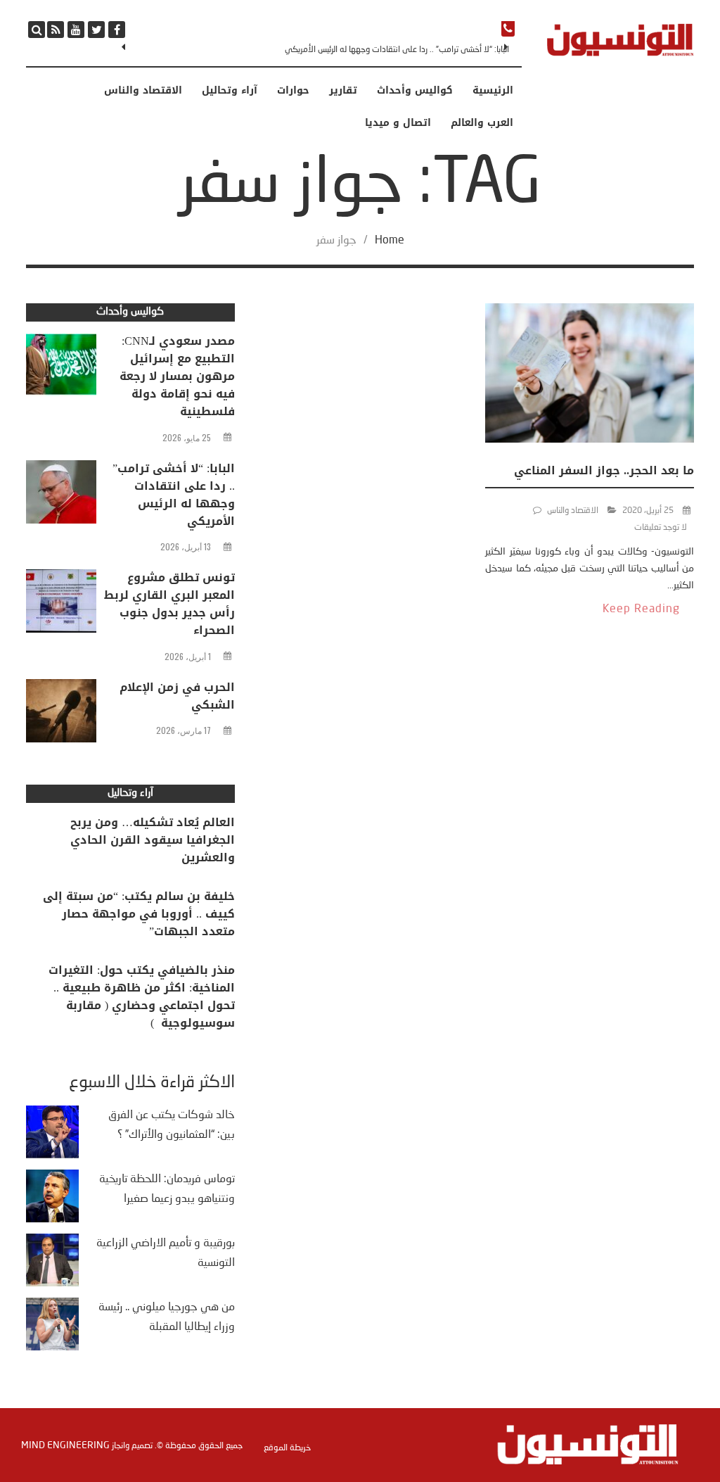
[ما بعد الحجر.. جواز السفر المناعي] (589, 375)
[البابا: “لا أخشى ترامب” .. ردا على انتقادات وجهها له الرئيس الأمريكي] (61, 495)
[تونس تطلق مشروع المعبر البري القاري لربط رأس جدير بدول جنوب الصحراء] (61, 604)
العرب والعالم (482, 123)
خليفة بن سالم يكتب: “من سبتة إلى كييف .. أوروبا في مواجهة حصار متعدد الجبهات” (139, 913)
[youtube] (76, 29)
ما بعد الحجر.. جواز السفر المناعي (604, 470)
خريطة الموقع (287, 1448)
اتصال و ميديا (398, 123)
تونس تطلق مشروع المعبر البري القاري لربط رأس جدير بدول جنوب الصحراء (169, 603)
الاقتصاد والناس (143, 90)
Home (389, 240)
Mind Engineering (65, 1445)
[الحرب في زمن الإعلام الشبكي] (61, 714)
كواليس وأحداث (415, 90)
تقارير (343, 90)
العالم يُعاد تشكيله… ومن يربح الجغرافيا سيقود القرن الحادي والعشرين (152, 839)
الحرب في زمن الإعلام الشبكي (177, 696)
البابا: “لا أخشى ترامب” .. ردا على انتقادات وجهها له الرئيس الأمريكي (397, 50)
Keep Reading (641, 609)
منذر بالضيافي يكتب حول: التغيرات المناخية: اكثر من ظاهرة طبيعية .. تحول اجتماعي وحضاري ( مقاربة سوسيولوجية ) (142, 996)
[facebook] (116, 29)
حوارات (293, 90)
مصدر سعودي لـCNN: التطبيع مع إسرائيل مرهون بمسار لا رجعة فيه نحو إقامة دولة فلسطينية (177, 376)
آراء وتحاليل (229, 90)
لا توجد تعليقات (660, 528)
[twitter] (96, 29)
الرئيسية (492, 90)
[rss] (55, 29)
